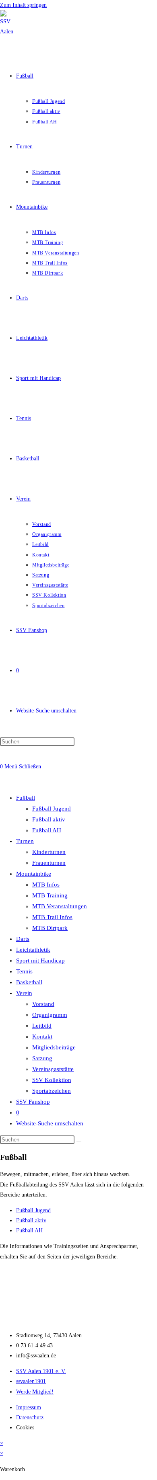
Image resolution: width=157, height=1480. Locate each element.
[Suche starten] (79, 1141)
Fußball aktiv (48, 819)
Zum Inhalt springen (23, 5)
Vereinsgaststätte (53, 1069)
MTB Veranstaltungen (59, 906)
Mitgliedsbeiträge (54, 1047)
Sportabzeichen (51, 1091)
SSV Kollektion (51, 1080)
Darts (22, 939)
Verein (24, 993)
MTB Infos (46, 884)
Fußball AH (46, 830)
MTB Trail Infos (52, 917)
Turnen (25, 841)
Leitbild (42, 1025)
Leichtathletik (33, 949)
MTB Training (50, 895)
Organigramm (49, 1015)
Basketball (29, 982)
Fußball (25, 797)
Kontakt (42, 1036)
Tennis (24, 971)
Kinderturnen (49, 852)
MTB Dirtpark (50, 928)
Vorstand (43, 1004)
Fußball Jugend (51, 808)
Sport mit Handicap (40, 960)
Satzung (42, 1058)
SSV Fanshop (33, 1101)
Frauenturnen (49, 863)
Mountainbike (33, 873)
